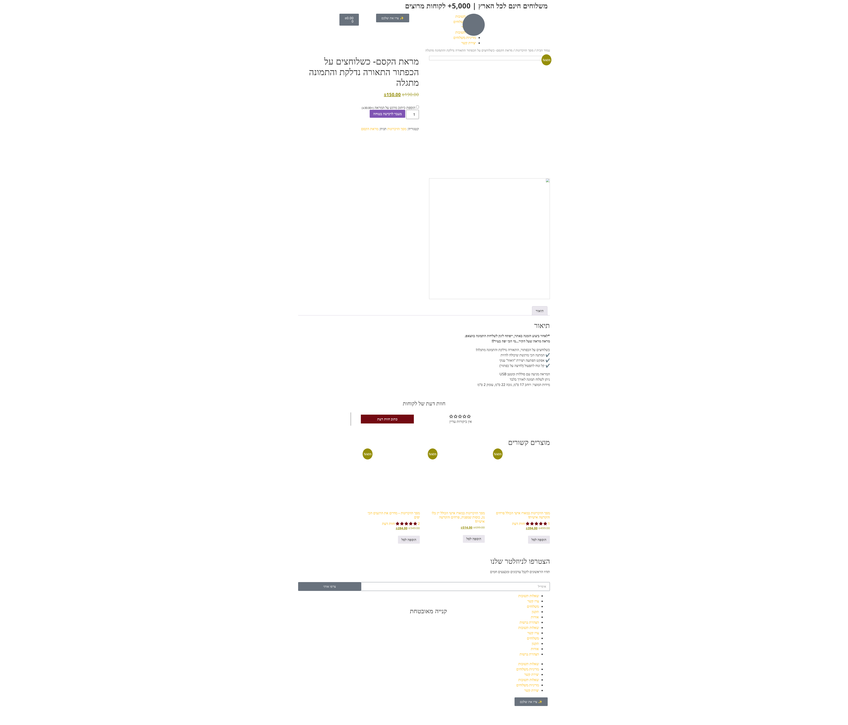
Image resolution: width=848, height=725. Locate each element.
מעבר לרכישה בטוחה (387, 113)
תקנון (535, 611)
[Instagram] (479, 598)
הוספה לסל (539, 539)
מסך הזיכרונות (524, 50)
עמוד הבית (543, 50)
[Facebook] (491, 598)
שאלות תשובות (528, 595)
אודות (535, 617)
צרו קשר (533, 601)
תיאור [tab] (540, 310)
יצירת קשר (468, 42)
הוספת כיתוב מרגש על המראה (388, 107)
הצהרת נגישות (529, 622)
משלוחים (533, 606)
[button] (537, 523)
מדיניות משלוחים (464, 37)
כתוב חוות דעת (387, 419)
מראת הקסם (369, 128)
